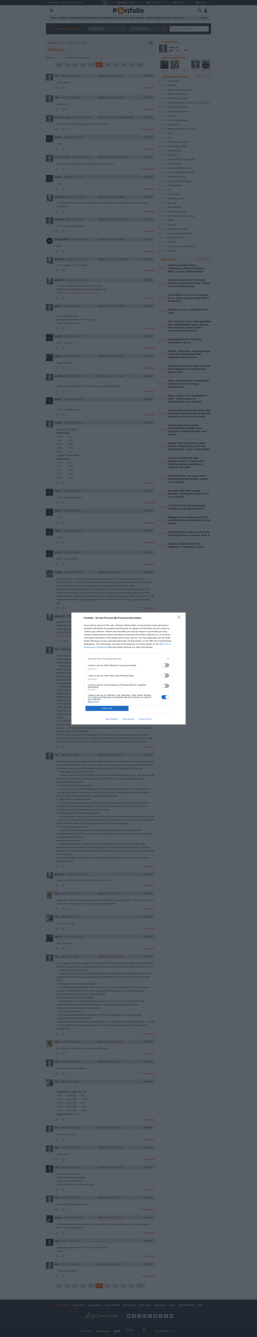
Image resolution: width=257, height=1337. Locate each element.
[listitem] (128, 658)
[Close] (180, 618)
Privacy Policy (145, 719)
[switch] (165, 665)
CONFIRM (107, 708)
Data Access (128, 719)
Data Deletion (111, 719)
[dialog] (128, 668)
